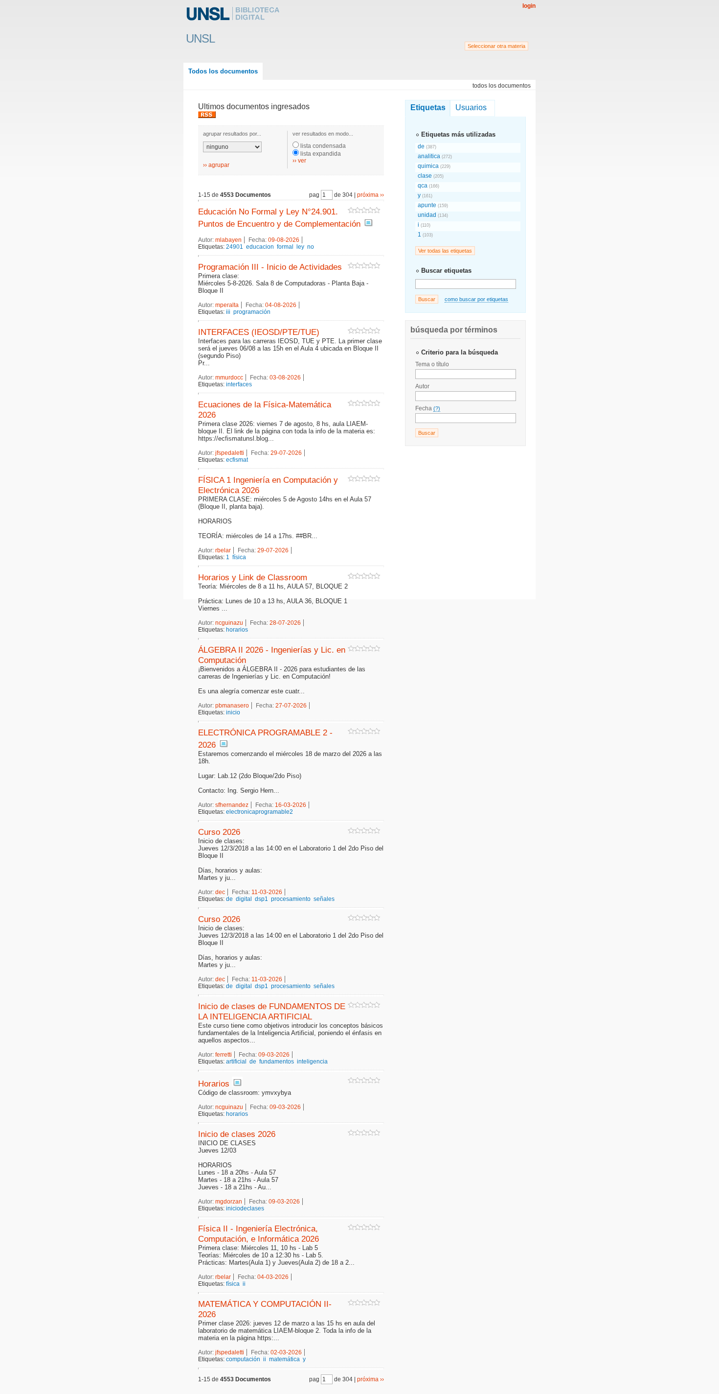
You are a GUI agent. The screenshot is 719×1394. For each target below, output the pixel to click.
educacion (260, 246)
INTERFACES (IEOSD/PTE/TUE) (258, 332)
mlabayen (228, 239)
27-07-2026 (291, 705)
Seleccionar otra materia (496, 46)
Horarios (213, 1083)
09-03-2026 (274, 1054)
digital (244, 899)
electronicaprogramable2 (259, 811)
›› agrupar (216, 165)
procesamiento (291, 899)
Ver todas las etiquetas (445, 251)
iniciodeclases (245, 1208)
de (229, 899)
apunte (428, 205)
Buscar (426, 299)
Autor (422, 386)
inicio (233, 712)
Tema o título (432, 364)
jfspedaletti (229, 452)
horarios (237, 629)
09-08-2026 (283, 239)
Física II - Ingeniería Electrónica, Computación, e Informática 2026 (258, 1234)
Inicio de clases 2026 (236, 1134)
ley (300, 246)
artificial (236, 1061)
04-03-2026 (273, 1277)
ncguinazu (229, 622)
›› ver (299, 160)
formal (285, 246)
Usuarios (471, 107)
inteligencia (312, 1061)
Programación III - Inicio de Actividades (270, 267)
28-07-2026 (285, 622)
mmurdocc (229, 377)
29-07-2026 (286, 452)
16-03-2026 (290, 805)
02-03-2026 (286, 1352)
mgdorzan (228, 1201)
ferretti (223, 1054)
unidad (428, 215)
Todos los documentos (223, 71)
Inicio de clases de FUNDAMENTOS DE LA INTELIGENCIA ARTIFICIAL (271, 1011)
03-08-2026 (285, 377)
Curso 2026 (219, 832)
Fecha (427, 408)
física (239, 557)
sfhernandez (231, 805)
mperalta (227, 305)
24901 (234, 246)
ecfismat (237, 459)
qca (423, 185)
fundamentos (276, 1061)
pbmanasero (232, 705)
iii (228, 311)
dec (220, 892)
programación (251, 311)
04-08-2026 (280, 305)
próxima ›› (370, 194)
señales (324, 899)
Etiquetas (428, 107)
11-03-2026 (266, 892)
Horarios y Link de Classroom (252, 577)
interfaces (239, 384)
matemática (284, 1359)
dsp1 (261, 899)
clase (425, 175)
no (310, 246)
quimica (429, 166)
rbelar (223, 550)
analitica (430, 156)
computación (243, 1359)
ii (244, 1283)
